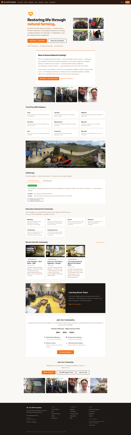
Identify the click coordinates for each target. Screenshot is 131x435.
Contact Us (91, 413)
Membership (73, 416)
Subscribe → (92, 425)
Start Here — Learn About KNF (48, 78)
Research (41, 2)
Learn (35, 2)
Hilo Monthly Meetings (33, 180)
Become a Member (65, 352)
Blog (71, 418)
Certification (52, 2)
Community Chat (74, 413)
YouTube (28, 422)
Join (127, 2)
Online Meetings (47, 180)
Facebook (34, 422)
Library (46, 2)
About (25, 2)
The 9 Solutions (55, 409)
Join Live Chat (83, 372)
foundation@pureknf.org (32, 415)
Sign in (122, 2)
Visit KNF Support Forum (66, 372)
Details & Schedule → (35, 200)
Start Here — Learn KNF (37, 40)
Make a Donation (48, 372)
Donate (90, 416)
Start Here (20, 2)
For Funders (92, 411)
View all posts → (101, 242)
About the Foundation (57, 41)
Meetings (31, 2)
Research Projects (55, 413)
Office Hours (54, 418)
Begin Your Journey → (75, 304)
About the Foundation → (67, 78)
